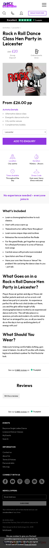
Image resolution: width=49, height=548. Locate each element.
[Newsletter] (34, 481)
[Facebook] (5, 481)
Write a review (11, 396)
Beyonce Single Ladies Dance (15, 428)
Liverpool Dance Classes (13, 432)
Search (5, 439)
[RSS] (41, 481)
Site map (6, 467)
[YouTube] (12, 481)
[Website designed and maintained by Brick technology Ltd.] (7, 530)
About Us (6, 456)
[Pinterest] (20, 481)
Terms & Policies (9, 459)
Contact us (7, 452)
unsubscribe (7, 512)
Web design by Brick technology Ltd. (16, 527)
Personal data (8, 463)
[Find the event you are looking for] (4, 13)
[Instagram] (27, 481)
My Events (7, 435)
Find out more (30, 544)
